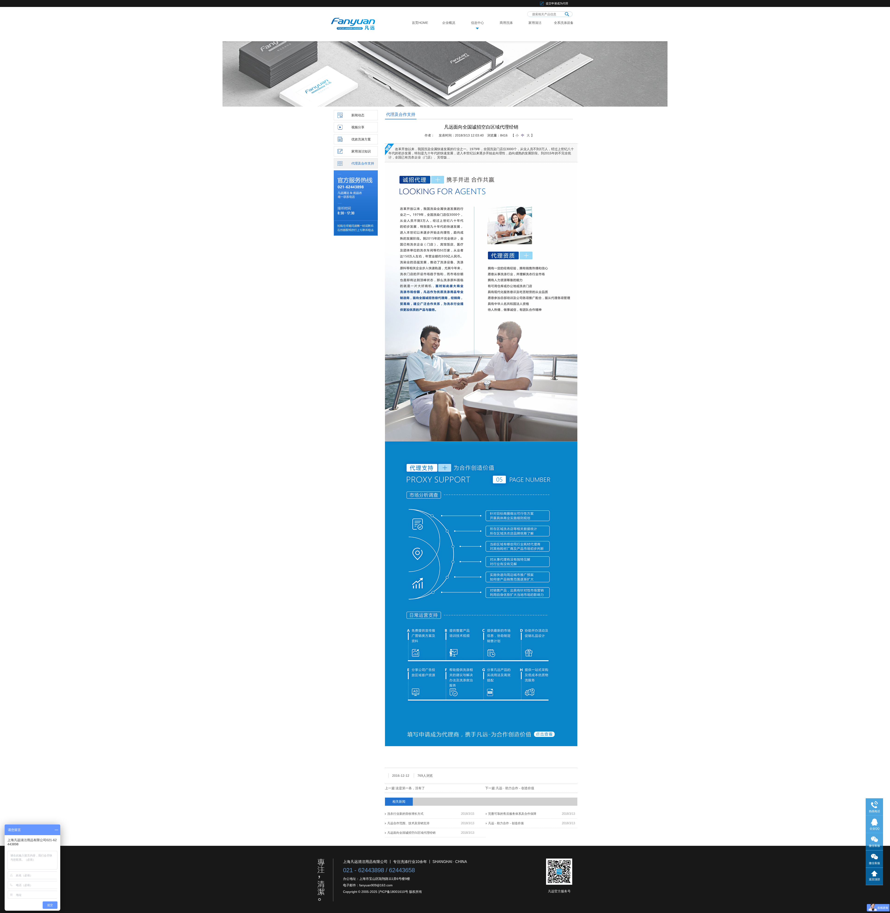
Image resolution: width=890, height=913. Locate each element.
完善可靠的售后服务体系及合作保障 (512, 813)
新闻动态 (357, 115)
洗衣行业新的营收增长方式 (405, 813)
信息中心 (477, 23)
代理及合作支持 (362, 163)
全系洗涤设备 (563, 23)
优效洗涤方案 (361, 139)
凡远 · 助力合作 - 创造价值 (515, 788)
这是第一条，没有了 (410, 788)
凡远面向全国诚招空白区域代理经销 (411, 832)
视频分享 (357, 127)
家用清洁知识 (361, 151)
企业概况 (448, 23)
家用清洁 (534, 23)
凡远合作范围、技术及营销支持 (408, 823)
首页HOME (420, 23)
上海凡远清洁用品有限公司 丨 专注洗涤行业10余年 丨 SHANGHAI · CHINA (405, 862)
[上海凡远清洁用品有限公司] (358, 20)
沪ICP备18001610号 (393, 892)
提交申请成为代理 (557, 3)
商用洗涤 (506, 23)
